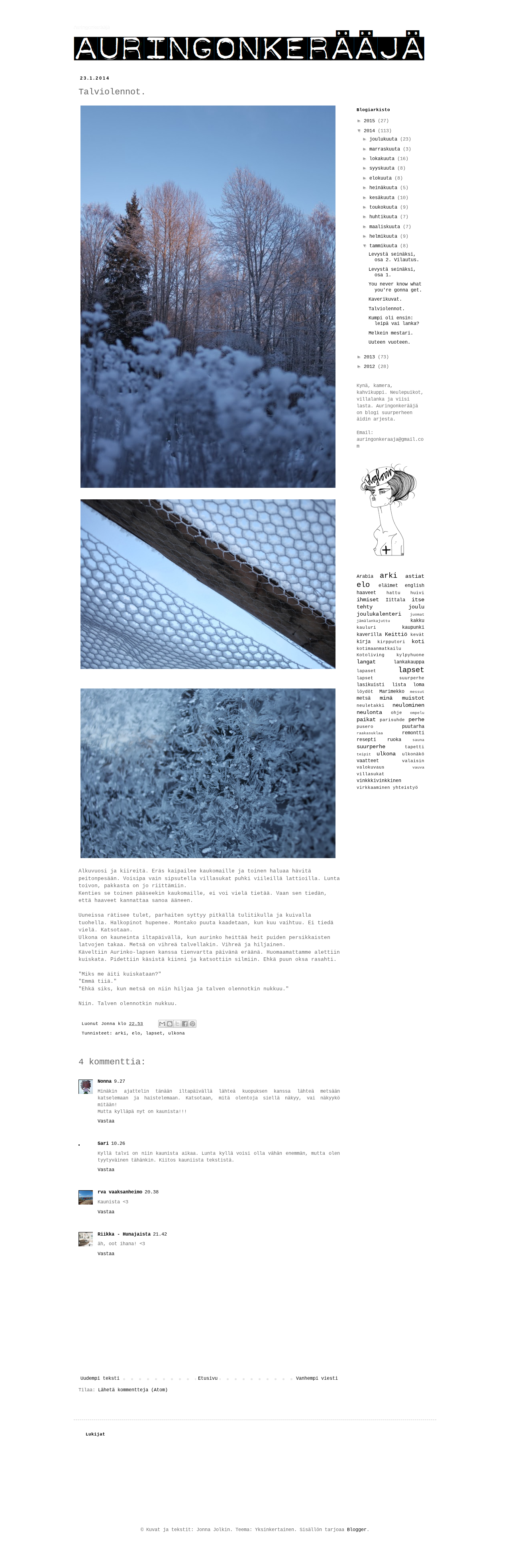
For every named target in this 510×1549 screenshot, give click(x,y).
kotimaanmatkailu (379, 648)
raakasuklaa (370, 733)
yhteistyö (405, 787)
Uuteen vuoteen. (389, 342)
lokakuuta (383, 159)
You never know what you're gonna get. (395, 287)
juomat (417, 614)
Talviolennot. (387, 309)
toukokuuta (384, 207)
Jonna (109, 1023)
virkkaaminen (373, 787)
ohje (396, 712)
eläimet (388, 586)
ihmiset (368, 600)
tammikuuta (384, 246)
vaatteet (368, 761)
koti (418, 641)
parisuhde (392, 720)
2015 (371, 121)
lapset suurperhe (390, 678)
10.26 (118, 1143)
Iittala (395, 600)
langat (366, 662)
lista (399, 685)
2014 (371, 131)
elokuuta (381, 178)
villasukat (370, 774)
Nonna (105, 1081)
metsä (364, 698)
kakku (417, 621)
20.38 (152, 1192)
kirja (364, 642)
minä (386, 698)
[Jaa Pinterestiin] (192, 1024)
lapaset (366, 671)
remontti (413, 733)
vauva (418, 767)
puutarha (413, 727)
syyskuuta (383, 168)
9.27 (119, 1081)
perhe (416, 719)
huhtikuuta (384, 217)
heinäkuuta (384, 188)
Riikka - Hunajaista (124, 1234)
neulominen (408, 705)
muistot (413, 698)
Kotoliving (370, 655)
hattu (393, 593)
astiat (414, 576)
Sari (103, 1143)
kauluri (366, 627)
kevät (417, 634)
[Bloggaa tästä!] (170, 1024)
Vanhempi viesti (317, 1378)
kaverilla (369, 635)
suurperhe (371, 746)
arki (120, 1033)
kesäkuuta (383, 198)
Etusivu (208, 1378)
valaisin (413, 761)
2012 (371, 367)
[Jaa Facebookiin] (185, 1024)
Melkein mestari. (391, 333)
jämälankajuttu (373, 621)
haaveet (366, 593)
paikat (366, 719)
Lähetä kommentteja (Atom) (133, 1390)
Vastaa (106, 1121)
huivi (417, 593)
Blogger (357, 1530)
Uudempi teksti (100, 1378)
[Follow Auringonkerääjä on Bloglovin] (388, 556)
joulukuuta (384, 139)
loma (418, 685)
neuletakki (370, 705)
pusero (365, 726)
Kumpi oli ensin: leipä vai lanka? (394, 321)
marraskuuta (386, 149)
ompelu (417, 713)
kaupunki (413, 627)
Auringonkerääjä (92, 27)
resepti (366, 740)
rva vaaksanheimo (120, 1192)
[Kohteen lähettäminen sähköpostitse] (162, 1024)
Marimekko (391, 691)
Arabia (365, 576)
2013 (371, 357)
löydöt (365, 691)
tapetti (414, 747)
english (414, 586)
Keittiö (396, 634)
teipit (364, 754)
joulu (416, 607)
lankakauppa (409, 662)
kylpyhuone (410, 655)
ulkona (176, 1033)
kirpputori (391, 642)
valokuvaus (370, 767)
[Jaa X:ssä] (177, 1024)
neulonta (369, 712)
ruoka (394, 740)
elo (136, 1033)
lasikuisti (370, 685)
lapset (154, 1033)
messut (417, 692)
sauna (418, 740)
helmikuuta (384, 236)
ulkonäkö (413, 754)
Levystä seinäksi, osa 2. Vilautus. (394, 257)
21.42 (160, 1234)
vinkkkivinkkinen (379, 781)
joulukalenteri (379, 614)
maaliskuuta (386, 227)
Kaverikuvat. (385, 299)
